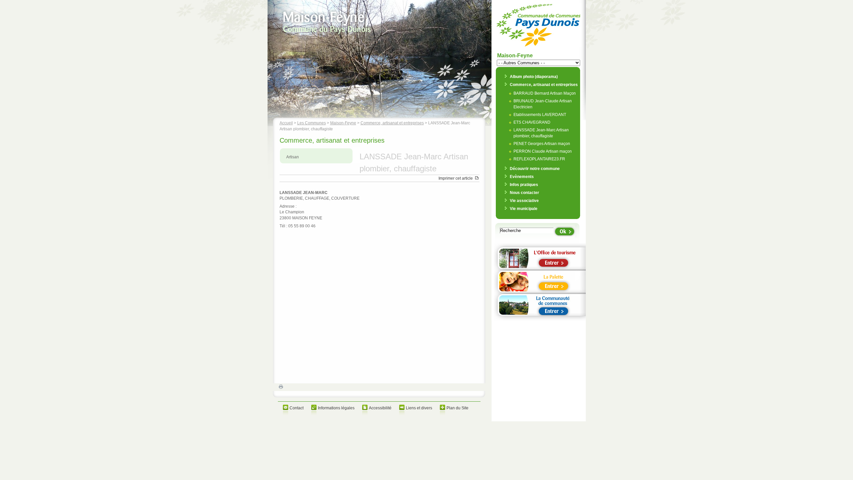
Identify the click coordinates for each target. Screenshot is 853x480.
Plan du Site (457, 408)
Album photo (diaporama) (534, 76)
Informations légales (336, 408)
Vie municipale (523, 208)
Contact (297, 408)
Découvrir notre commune (535, 168)
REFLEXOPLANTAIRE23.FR (539, 159)
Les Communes (311, 123)
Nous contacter (524, 192)
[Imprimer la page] (276, 388)
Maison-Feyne (343, 123)
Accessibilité (380, 408)
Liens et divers (419, 408)
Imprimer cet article (455, 178)
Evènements (522, 176)
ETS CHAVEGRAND (531, 122)
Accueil (286, 123)
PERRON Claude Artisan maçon (542, 151)
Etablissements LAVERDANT (539, 114)
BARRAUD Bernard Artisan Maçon (544, 93)
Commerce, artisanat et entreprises (392, 123)
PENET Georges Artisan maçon (541, 143)
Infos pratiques (524, 184)
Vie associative (524, 200)
